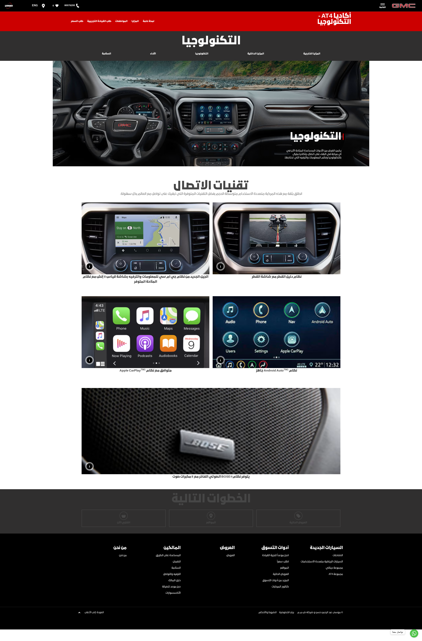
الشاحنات (338, 555)
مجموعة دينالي (334, 568)
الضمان (177, 561)
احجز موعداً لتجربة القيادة (275, 555)
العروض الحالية (281, 574)
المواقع (284, 568)
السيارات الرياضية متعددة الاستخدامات (322, 561)
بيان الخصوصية (286, 612)
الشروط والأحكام (267, 612)
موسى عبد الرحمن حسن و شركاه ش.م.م (319, 612)
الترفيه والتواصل (172, 574)
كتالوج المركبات (280, 586)
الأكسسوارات (173, 593)
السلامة (176, 568)
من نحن (123, 555)
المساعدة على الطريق (168, 555)
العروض (230, 555)
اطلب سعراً (283, 561)
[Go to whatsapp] (414, 633)
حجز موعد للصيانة (171, 586)
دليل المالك (174, 580)
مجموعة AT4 (336, 574)
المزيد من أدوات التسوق (275, 580)
